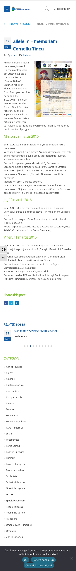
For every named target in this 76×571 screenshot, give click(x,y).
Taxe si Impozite (14, 506)
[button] (7, 9)
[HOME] (4, 24)
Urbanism (11, 531)
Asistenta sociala (15, 385)
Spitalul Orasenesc (15, 500)
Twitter (11, 303)
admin (14, 55)
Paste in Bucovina (15, 452)
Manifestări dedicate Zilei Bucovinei (35, 331)
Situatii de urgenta (15, 488)
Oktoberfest (12, 439)
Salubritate (11, 476)
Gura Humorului (14, 427)
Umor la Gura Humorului (19, 524)
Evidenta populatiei (16, 421)
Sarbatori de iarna (15, 482)
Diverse (10, 409)
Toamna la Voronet (16, 512)
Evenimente (12, 415)
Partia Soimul (13, 445)
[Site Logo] (20, 9)
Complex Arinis (14, 397)
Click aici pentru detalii (38, 565)
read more (19, 336)
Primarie (10, 458)
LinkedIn (17, 303)
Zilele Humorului (14, 537)
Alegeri (9, 373)
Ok (25, 559)
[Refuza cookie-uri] (71, 558)
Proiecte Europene (15, 464)
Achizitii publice (14, 366)
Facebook (6, 303)
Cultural (27, 55)
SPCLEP (9, 494)
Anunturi (10, 378)
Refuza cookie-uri (43, 559)
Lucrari (9, 433)
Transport (11, 518)
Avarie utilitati (13, 391)
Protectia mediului (15, 470)
